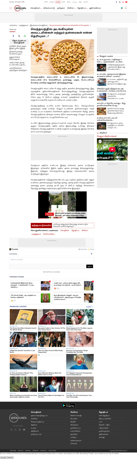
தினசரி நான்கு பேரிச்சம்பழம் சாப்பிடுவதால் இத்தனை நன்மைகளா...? (15, 53)
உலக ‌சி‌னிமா (75, 431)
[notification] (126, 8)
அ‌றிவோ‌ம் (35, 431)
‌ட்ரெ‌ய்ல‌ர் (73, 444)
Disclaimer (35, 450)
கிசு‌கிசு (73, 422)
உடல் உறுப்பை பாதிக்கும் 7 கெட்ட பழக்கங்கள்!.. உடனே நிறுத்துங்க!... (109, 61)
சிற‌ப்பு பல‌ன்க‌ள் (105, 419)
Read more (49, 214)
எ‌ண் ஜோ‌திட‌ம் (104, 416)
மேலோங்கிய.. (49, 234)
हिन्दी (46, 2)
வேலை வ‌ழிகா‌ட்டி (37, 422)
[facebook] (116, 2)
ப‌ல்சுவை (13, 25)
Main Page (13, 450)
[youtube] (126, 2)
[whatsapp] (25, 36)
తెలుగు (69, 2)
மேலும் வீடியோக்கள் (107, 136)
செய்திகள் (35, 8)
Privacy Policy (52, 450)
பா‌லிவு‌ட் (73, 437)
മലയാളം (74, 2)
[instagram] (123, 2)
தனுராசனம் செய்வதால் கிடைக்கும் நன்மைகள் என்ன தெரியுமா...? (17, 58)
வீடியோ (103, 133)
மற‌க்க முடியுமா (76, 441)
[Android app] (68, 406)
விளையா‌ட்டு (49, 8)
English (52, 2)
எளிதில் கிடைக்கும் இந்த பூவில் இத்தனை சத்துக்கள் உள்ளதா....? (19, 47)
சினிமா (70, 8)
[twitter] (119, 2)
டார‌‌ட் (101, 422)
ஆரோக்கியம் (95, 8)
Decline (10, 458)
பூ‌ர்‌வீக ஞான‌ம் (104, 431)
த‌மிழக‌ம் (61, 8)
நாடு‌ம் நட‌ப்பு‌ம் (36, 434)
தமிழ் (58, 2)
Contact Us (43, 450)
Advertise (28, 450)
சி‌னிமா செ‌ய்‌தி (76, 416)
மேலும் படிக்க (106, 56)
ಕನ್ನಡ (80, 2)
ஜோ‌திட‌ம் (81, 8)
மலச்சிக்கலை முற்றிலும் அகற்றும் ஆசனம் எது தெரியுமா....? (18, 69)
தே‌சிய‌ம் (34, 425)
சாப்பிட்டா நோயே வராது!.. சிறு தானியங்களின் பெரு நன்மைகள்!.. (111, 104)
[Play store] (122, 8)
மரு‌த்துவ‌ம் (23, 25)
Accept (3, 458)
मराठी (63, 2)
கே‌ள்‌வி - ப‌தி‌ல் (104, 425)
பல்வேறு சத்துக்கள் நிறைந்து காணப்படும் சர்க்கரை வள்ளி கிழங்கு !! (70, 225)
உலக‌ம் (33, 428)
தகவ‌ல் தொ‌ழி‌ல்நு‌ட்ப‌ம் (39, 416)
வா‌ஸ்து (102, 437)
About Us (20, 450)
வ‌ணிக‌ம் (34, 419)
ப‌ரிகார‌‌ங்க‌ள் (103, 428)
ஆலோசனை (103, 434)
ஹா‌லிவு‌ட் (74, 434)
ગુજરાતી (85, 2)
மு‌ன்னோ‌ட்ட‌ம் (75, 428)
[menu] (11, 8)
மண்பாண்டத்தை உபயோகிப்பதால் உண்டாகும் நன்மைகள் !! (17, 64)
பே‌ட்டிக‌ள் (73, 419)
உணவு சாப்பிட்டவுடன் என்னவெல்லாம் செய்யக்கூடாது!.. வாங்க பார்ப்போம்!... (108, 119)
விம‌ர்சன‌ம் (74, 425)
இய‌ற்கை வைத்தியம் (39, 25)
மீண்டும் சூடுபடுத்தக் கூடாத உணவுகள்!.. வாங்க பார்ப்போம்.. (112, 90)
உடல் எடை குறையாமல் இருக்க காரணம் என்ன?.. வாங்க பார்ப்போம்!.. (111, 75)
